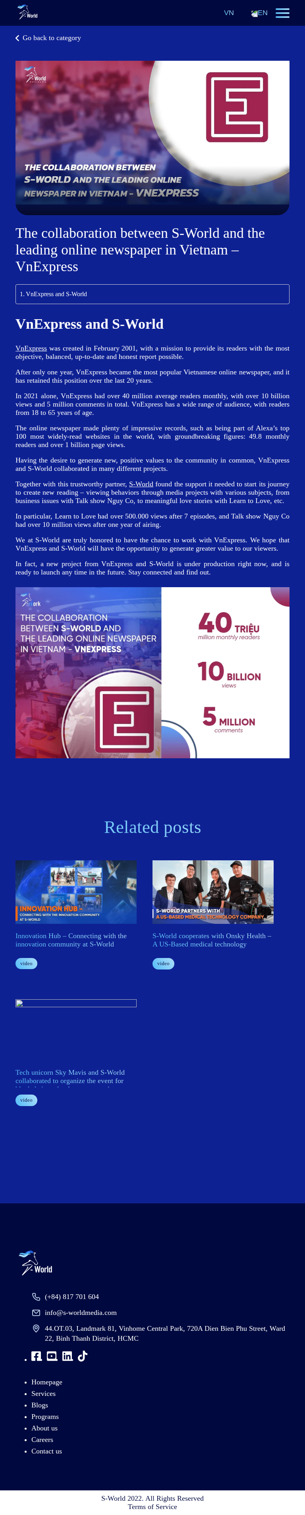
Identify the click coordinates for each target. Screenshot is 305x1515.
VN (229, 13)
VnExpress (31, 348)
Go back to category (52, 38)
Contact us (46, 1451)
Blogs (39, 1405)
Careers (42, 1440)
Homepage (46, 1382)
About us (44, 1428)
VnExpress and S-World (56, 294)
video (26, 963)
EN (263, 13)
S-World (141, 484)
